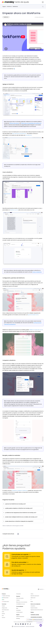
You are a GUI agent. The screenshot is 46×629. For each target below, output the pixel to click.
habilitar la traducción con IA (36, 329)
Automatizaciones (5, 609)
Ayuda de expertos (18, 570)
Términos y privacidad (30, 626)
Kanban (3, 613)
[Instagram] (28, 624)
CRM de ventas (5, 597)
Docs (3, 615)
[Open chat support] (40, 625)
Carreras (18, 600)
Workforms (9, 6)
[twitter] (25, 624)
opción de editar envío (33, 314)
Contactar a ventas (35, 614)
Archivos (3, 617)
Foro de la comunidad (19, 562)
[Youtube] (23, 624)
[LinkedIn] (18, 624)
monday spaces (19, 612)
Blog (17, 608)
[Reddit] (16, 624)
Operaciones (33, 597)
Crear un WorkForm (37, 272)
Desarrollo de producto (35, 595)
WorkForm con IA (14, 210)
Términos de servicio (14, 123)
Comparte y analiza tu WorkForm (19, 490)
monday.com (29, 135)
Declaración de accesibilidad (19, 626)
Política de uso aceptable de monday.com (31, 123)
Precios (32, 612)
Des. (3, 599)
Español (41, 589)
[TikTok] (30, 624)
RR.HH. (32, 601)
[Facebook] (20, 624)
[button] (43, 2)
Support (4, 6)
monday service (6, 601)
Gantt (3, 611)
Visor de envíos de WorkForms (19, 133)
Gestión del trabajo (6, 595)
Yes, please (39, 622)
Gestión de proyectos (20, 616)
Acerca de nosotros (19, 598)
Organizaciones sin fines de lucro (37, 609)
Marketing (18, 618)
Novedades (18, 610)
